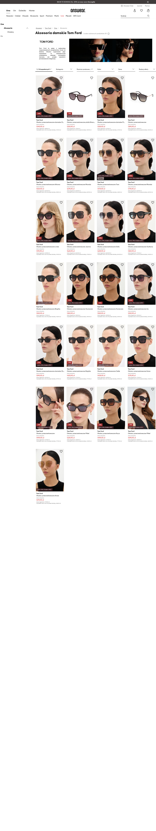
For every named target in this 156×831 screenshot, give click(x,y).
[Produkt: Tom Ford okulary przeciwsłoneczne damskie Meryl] (111, 96)
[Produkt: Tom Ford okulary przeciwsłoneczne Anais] (50, 470)
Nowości (9, 16)
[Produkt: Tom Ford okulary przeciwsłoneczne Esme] (141, 345)
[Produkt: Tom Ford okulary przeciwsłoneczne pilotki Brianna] (80, 96)
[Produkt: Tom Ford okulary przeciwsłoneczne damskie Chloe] (50, 345)
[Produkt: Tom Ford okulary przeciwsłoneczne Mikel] (80, 408)
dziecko (22, 10)
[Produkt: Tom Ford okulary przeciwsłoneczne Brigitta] (50, 283)
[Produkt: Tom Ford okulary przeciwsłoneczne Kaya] (111, 408)
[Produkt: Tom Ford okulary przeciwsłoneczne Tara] (111, 159)
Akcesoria (34, 16)
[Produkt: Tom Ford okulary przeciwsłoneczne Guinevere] (80, 283)
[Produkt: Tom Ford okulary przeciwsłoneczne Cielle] (111, 345)
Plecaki (68, 16)
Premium (49, 16)
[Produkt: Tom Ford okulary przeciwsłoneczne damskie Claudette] (50, 96)
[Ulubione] (141, 10)
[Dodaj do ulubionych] (61, 78)
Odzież (17, 16)
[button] (43, 69)
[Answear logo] (78, 10)
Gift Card (77, 16)
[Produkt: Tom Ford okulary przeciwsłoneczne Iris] (141, 283)
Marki (56, 16)
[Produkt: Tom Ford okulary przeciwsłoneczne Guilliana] (141, 221)
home (31, 10)
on (14, 10)
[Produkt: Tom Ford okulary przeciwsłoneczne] (141, 96)
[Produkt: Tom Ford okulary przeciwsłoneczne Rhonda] (80, 159)
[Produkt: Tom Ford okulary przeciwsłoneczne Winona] (50, 159)
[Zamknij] (148, 2)
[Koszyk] (148, 10)
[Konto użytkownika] (134, 10)
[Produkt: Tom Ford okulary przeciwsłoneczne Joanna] (80, 221)
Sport (42, 16)
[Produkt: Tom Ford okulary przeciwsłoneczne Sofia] (111, 221)
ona (8, 10)
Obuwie (25, 16)
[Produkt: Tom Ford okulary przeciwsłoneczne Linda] (50, 221)
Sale (62, 16)
